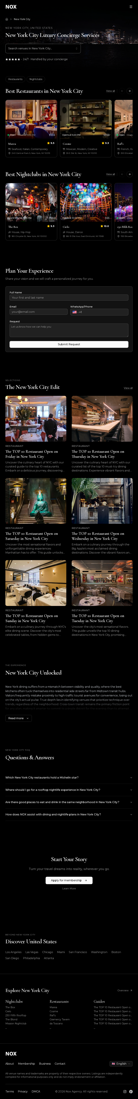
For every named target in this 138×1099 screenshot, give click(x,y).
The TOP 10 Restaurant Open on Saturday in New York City (113, 1015)
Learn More (69, 888)
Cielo (8, 1011)
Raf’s (53, 1015)
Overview (123, 990)
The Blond (11, 1019)
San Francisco (78, 952)
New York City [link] (22, 19)
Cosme (54, 1011)
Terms (9, 1091)
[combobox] (43, 48)
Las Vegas (31, 952)
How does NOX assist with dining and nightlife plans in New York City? (53, 814)
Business (45, 1063)
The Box (10, 1007)
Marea (53, 1007)
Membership (26, 1063)
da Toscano (56, 1023)
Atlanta (49, 958)
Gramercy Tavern (60, 1019)
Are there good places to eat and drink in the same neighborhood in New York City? (62, 802)
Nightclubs (35, 79)
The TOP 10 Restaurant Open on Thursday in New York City (113, 1011)
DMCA (36, 1091)
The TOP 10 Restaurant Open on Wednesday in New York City (113, 1019)
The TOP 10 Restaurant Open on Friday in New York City (113, 1007)
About (9, 1063)
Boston (116, 952)
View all (110, 91)
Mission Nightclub (15, 1023)
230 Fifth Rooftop (15, 1015)
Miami (61, 952)
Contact (60, 1063)
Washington (99, 952)
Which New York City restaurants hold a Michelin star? (42, 777)
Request (15, 321)
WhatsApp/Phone (81, 306)
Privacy (23, 1091)
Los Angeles (13, 952)
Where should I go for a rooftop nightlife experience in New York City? (52, 789)
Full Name (16, 292)
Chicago (47, 952)
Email (13, 306)
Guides (99, 1001)
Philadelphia (31, 958)
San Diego (12, 958)
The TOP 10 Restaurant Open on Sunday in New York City (113, 1023)
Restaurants (15, 79)
